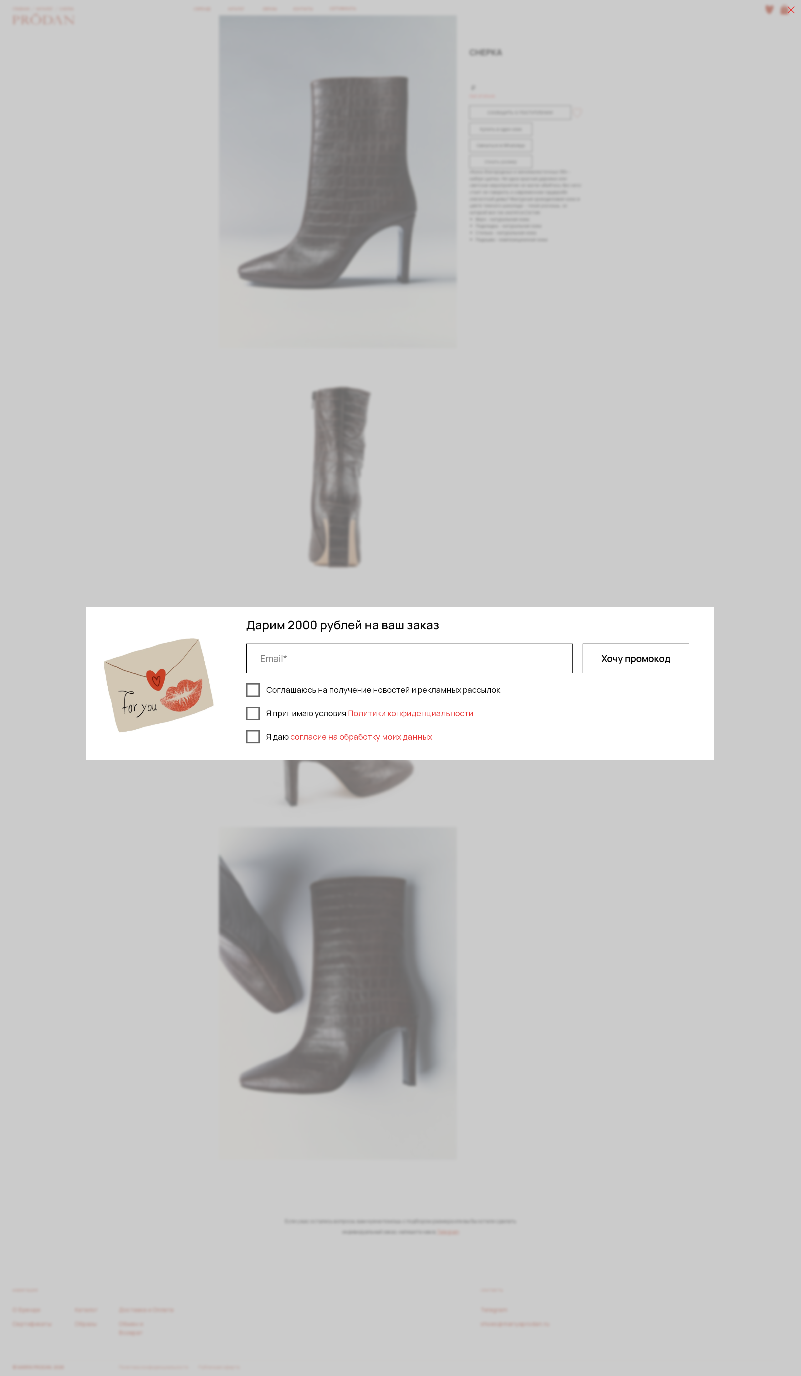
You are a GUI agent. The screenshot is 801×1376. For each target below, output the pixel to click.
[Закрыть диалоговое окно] (791, 10)
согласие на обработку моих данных (361, 736)
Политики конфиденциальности (410, 713)
